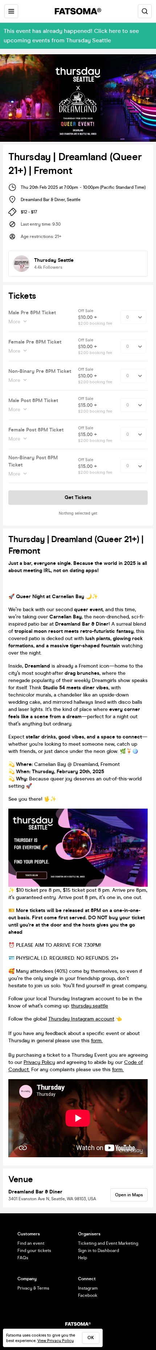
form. (97, 1041)
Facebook (87, 1295)
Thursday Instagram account (81, 1019)
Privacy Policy (39, 1062)
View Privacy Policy (55, 1340)
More (14, 322)
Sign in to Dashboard (98, 1250)
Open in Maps (129, 1194)
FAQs (22, 1257)
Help (82, 1257)
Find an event (30, 1243)
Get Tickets (78, 497)
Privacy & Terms (33, 1288)
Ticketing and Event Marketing (108, 1243)
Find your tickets (34, 1250)
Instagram (88, 1288)
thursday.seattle (89, 1006)
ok (90, 1337)
